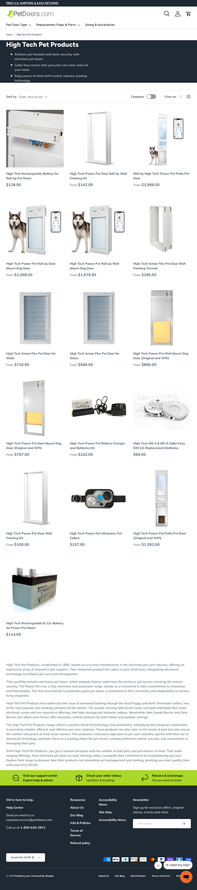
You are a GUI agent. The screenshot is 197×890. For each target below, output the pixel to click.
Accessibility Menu (112, 820)
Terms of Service (161, 875)
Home (9, 34)
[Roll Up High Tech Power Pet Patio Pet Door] (162, 138)
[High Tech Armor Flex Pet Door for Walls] (35, 318)
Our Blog (76, 815)
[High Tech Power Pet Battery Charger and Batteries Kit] (98, 408)
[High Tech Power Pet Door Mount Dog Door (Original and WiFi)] (35, 408)
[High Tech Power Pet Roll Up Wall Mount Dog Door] (98, 228)
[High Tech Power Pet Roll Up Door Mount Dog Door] (35, 228)
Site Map (105, 812)
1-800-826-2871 (33, 827)
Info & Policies (80, 823)
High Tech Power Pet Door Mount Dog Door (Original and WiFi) (33, 445)
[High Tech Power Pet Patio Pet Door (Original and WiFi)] (162, 498)
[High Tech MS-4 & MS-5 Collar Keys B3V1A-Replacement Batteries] (162, 408)
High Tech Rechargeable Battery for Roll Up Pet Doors (32, 176)
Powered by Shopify (42, 875)
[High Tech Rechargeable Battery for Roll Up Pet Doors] (35, 138)
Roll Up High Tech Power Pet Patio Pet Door (161, 176)
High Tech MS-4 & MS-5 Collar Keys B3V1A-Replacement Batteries (159, 445)
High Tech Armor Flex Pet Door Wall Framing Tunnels (159, 266)
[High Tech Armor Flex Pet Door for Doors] (98, 318)
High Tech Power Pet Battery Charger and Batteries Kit (97, 445)
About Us (77, 807)
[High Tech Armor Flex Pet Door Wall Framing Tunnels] (162, 228)
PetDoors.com (22, 875)
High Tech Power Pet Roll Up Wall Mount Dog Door (94, 266)
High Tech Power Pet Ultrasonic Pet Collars (96, 535)
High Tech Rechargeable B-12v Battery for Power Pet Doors (34, 625)
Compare (137, 97)
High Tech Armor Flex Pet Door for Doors (94, 355)
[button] (188, 14)
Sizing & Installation (99, 25)
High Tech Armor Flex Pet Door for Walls (31, 355)
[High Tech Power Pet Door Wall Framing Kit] (35, 498)
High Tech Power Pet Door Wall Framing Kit (29, 535)
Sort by (11, 97)
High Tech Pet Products (29, 34)
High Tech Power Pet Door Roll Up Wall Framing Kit (98, 176)
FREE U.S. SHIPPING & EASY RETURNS (32, 3)
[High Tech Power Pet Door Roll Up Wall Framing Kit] (98, 138)
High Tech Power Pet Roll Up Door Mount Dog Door (31, 266)
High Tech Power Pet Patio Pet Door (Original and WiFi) (159, 535)
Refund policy (80, 843)
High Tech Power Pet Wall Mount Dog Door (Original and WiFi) (160, 355)
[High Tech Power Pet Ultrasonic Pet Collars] (98, 498)
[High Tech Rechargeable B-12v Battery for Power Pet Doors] (35, 588)
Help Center (14, 807)
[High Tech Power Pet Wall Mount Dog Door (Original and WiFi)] (162, 318)
